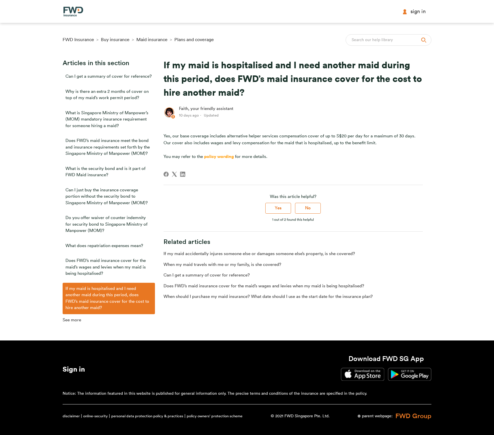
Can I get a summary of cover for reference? (108, 76)
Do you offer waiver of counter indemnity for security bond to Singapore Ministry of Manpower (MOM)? (106, 224)
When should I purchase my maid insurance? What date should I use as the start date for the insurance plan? (268, 296)
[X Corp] (174, 174)
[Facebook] (166, 174)
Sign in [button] (418, 11)
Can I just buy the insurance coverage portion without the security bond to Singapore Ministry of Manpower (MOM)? (106, 196)
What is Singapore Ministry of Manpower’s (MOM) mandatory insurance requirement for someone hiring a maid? (106, 119)
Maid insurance (152, 39)
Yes (278, 208)
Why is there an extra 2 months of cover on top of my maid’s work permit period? (107, 94)
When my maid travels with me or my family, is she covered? (222, 264)
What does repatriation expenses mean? (104, 246)
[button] (74, 370)
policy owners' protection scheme (214, 416)
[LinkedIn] (182, 174)
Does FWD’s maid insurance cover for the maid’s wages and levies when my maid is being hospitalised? (105, 267)
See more (72, 320)
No (308, 208)
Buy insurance (115, 39)
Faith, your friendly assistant (206, 109)
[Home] (73, 11)
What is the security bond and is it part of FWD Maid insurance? (105, 172)
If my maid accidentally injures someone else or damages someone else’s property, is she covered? (259, 254)
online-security (95, 416)
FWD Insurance (78, 39)
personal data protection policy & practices (147, 416)
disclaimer (71, 416)
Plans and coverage (194, 39)
